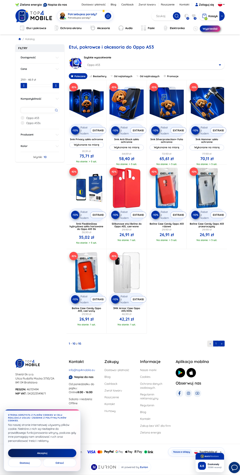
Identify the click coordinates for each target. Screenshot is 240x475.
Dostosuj (25, 462)
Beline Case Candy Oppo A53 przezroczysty (207, 225)
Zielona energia (31, 4)
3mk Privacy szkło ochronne (86, 139)
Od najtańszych (123, 76)
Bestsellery (99, 76)
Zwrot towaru (147, 4)
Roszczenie (168, 4)
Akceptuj (42, 453)
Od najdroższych (150, 76)
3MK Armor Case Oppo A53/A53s (126, 309)
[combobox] (154, 64)
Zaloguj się (206, 4)
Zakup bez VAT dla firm (155, 426)
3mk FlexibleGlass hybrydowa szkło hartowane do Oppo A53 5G (86, 226)
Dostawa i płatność (94, 4)
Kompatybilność (31, 98)
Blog (113, 4)
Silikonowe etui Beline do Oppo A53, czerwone (127, 225)
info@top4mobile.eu (82, 370)
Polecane (80, 76)
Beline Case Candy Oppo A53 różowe (167, 225)
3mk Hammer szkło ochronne (207, 140)
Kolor (24, 146)
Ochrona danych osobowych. (151, 385)
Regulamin (147, 405)
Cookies (145, 377)
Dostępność (28, 57)
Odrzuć (60, 462)
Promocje (172, 76)
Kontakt (184, 4)
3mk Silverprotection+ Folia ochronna (166, 140)
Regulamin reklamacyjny (149, 396)
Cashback (127, 4)
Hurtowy (110, 411)
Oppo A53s (33, 123)
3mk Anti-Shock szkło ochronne (126, 140)
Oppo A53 (32, 118)
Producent (27, 134)
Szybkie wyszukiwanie (97, 57)
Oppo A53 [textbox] (93, 65)
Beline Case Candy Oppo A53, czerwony (86, 309)
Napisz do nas (57, 4)
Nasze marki (148, 370)
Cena (24, 69)
